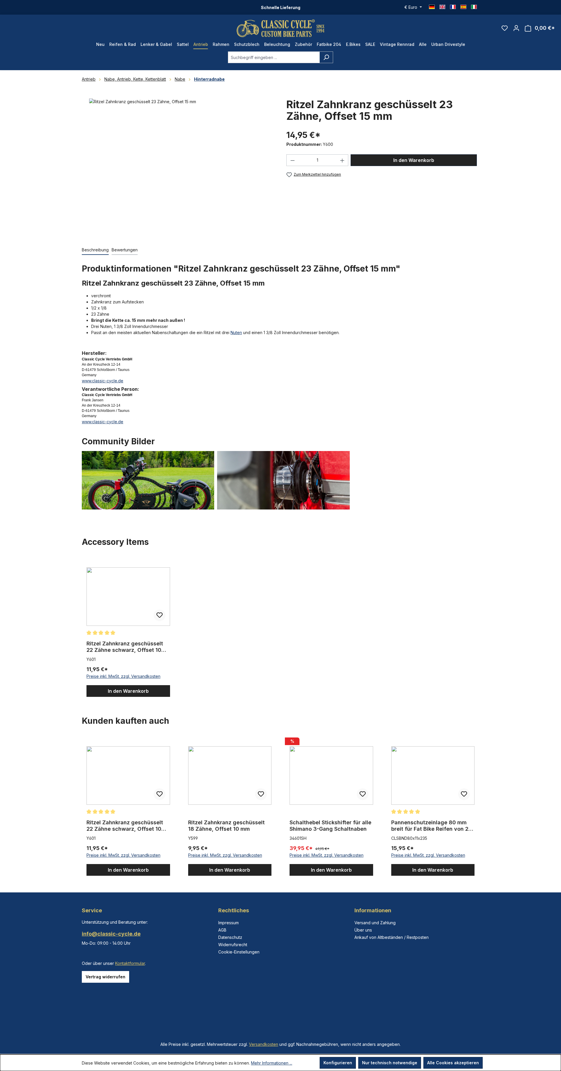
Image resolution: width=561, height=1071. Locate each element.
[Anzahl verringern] (292, 160)
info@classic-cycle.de (111, 934)
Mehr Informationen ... (271, 1062)
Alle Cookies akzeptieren (453, 1062)
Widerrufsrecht (232, 944)
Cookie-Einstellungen (238, 951)
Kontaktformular (130, 963)
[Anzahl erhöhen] (342, 160)
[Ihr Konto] (516, 28)
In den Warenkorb (413, 160)
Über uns (363, 929)
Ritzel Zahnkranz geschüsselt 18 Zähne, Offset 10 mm (226, 825)
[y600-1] (178, 161)
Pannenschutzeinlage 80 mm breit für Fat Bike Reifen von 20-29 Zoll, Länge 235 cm (432, 825)
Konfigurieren (337, 1062)
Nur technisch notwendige (389, 1062)
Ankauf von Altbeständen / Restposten (391, 937)
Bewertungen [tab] (125, 249)
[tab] (95, 250)
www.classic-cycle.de (102, 380)
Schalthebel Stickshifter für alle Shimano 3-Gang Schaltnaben (330, 825)
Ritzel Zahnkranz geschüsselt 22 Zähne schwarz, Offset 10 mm (124, 646)
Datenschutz (230, 937)
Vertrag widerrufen (105, 976)
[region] (178, 167)
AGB (222, 929)
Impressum (228, 922)
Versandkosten (263, 1044)
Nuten (236, 332)
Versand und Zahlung (375, 922)
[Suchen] (326, 57)
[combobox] (274, 57)
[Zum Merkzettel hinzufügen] (159, 615)
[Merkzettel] (504, 28)
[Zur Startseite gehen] (280, 28)
